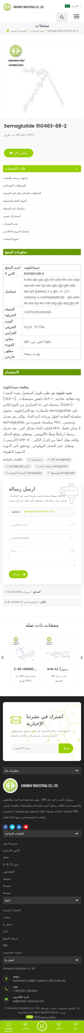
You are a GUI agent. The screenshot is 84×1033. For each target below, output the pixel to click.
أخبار (5, 931)
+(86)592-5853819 (25, 991)
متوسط (7, 879)
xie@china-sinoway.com (28, 1001)
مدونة (63, 1013)
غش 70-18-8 (10, 865)
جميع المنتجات (11, 239)
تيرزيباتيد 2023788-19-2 (17, 592)
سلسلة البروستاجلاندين (16, 231)
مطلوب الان (20, 153)
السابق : (35, 592)
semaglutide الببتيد (19, 466)
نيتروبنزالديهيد (10, 844)
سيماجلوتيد (36, 460)
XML (5, 946)
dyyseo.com (25, 1013)
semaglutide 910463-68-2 (39, 511)
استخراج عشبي (12, 216)
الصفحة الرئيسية (19, 31)
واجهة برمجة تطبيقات (15, 178)
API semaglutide (60, 460)
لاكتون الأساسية (11, 851)
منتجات (7, 917)
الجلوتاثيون (9, 872)
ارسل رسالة (42, 1026)
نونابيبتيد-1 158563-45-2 (25, 669)
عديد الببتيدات (10, 224)
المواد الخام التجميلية (15, 201)
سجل (66, 748)
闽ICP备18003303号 (46, 1013)
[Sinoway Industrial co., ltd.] (21, 7)
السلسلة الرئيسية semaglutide (25, 473)
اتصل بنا (7, 924)
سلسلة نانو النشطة (14, 208)
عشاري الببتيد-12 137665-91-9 (20, 602)
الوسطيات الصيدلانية (14, 185)
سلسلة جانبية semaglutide (53, 466)
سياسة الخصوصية (12, 953)
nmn (6, 858)
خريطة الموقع (10, 939)
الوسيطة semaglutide (62, 473)
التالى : (41, 602)
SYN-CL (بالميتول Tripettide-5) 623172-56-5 (58, 669)
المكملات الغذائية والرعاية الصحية (22, 193)
